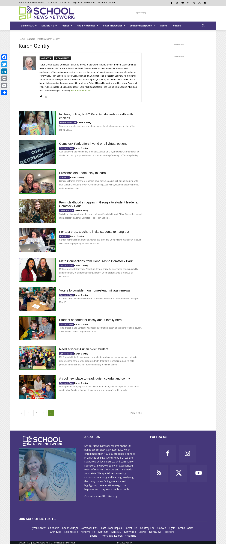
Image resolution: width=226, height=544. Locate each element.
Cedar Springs (70, 528)
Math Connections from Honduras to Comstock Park (96, 261)
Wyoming (130, 535)
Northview (155, 531)
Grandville (56, 531)
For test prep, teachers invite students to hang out (94, 231)
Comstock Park (66, 148)
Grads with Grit (66, 210)
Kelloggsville (71, 531)
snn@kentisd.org (107, 496)
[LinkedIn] (4, 71)
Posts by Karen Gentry (48, 38)
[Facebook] (4, 57)
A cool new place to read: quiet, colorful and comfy (94, 378)
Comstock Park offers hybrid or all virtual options (93, 143)
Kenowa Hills (88, 531)
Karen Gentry (84, 122)
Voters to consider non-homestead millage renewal (94, 290)
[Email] (4, 85)
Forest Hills (131, 528)
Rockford (169, 531)
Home (22, 38)
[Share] (4, 92)
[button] (203, 26)
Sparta (94, 535)
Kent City (103, 531)
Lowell (143, 531)
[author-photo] (31, 77)
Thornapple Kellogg (111, 535)
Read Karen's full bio (81, 90)
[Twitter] (4, 64)
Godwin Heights (166, 528)
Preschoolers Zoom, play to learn (82, 173)
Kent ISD (116, 531)
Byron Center (38, 528)
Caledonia (54, 528)
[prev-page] (22, 413)
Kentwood (130, 531)
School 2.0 (64, 177)
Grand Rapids (186, 528)
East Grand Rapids (112, 528)
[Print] (4, 78)
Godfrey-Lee (147, 528)
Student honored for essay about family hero (90, 320)
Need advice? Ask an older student (83, 349)
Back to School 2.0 (68, 122)
